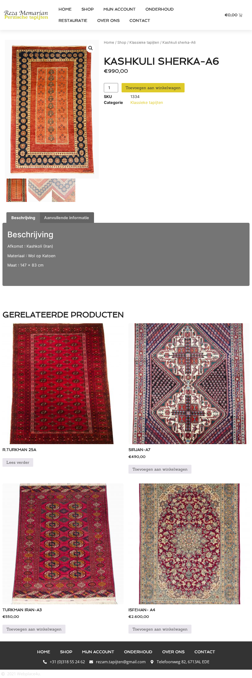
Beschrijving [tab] (23, 217)
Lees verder (17, 462)
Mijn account (119, 9)
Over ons (108, 20)
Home (65, 9)
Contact (139, 20)
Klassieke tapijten (144, 42)
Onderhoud (159, 9)
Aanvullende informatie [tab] (66, 217)
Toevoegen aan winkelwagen (153, 87)
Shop (87, 9)
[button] (90, 48)
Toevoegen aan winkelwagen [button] (160, 469)
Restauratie (73, 20)
